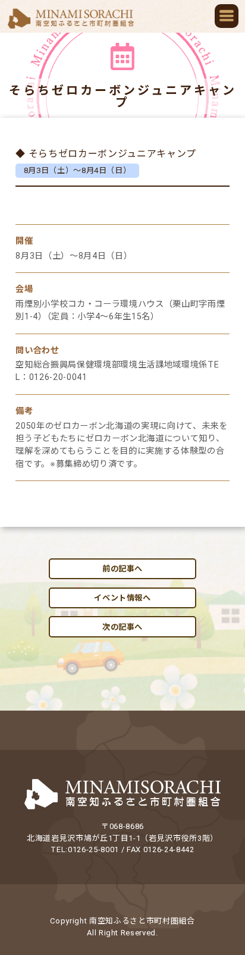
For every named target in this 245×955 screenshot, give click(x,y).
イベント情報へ (122, 597)
